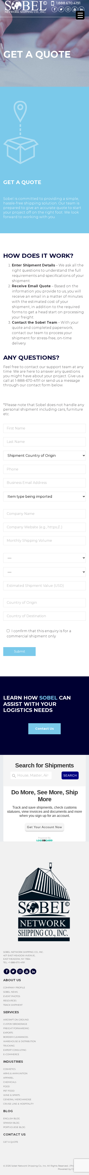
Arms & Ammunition (15, 1073)
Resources (9, 1000)
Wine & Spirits (11, 1095)
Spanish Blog (11, 1122)
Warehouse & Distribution (19, 1041)
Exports (8, 1032)
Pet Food (8, 1090)
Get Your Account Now (44, 827)
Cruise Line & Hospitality (18, 1103)
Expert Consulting (14, 1050)
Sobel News (10, 992)
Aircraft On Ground (16, 1019)
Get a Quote (10, 1142)
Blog (8, 1111)
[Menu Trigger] (80, 15)
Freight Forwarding (16, 1028)
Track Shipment (12, 1005)
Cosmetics (9, 1069)
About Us (12, 980)
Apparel (8, 1077)
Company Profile (14, 987)
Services (11, 1012)
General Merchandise (17, 1099)
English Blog (11, 1118)
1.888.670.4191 (68, 3)
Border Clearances (15, 1037)
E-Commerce (11, 1054)
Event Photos (11, 996)
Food (6, 1086)
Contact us (14, 1134)
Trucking (9, 1045)
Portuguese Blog (14, 1127)
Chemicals (9, 1082)
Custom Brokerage (15, 1024)
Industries (13, 1062)
